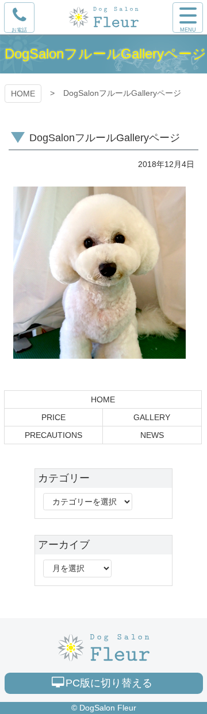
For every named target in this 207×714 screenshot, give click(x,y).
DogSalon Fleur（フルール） (103, 647)
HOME (23, 93)
